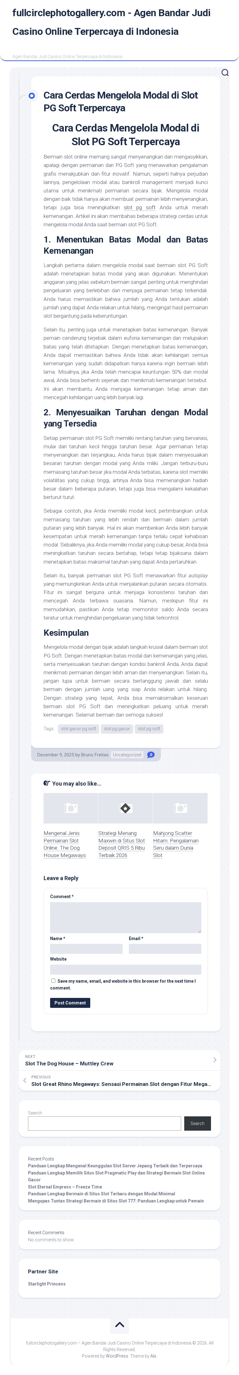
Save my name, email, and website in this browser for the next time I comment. (123, 985)
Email (136, 938)
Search (35, 1112)
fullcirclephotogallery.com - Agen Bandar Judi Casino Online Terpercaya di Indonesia (111, 22)
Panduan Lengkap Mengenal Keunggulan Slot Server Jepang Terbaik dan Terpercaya (115, 1165)
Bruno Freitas (95, 755)
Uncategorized (127, 754)
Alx (153, 1356)
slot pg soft (140, 207)
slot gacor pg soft (78, 728)
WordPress (117, 1356)
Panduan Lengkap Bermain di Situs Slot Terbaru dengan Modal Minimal (101, 1193)
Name (57, 938)
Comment (62, 896)
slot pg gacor (117, 728)
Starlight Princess (47, 1283)
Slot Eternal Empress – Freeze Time (65, 1186)
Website (58, 959)
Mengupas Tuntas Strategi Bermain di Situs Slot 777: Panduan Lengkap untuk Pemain (116, 1200)
